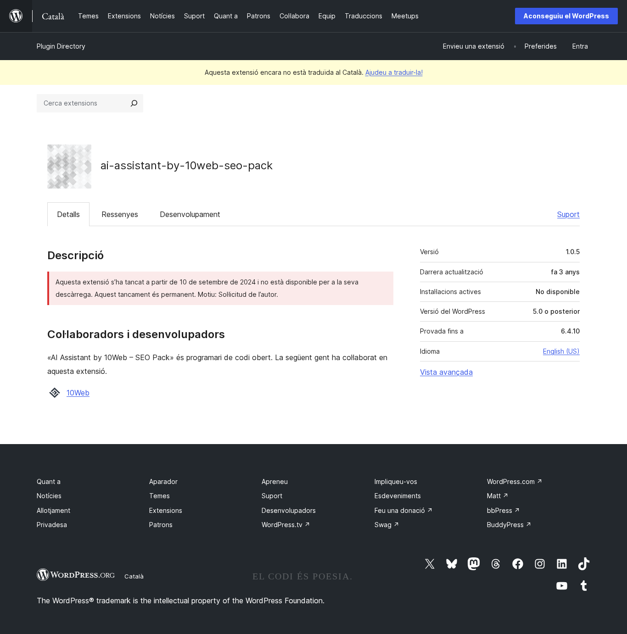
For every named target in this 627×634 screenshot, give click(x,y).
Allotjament (53, 510)
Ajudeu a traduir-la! (394, 72)
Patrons (161, 524)
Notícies (49, 496)
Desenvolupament (190, 214)
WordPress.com (515, 481)
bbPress (503, 510)
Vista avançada (446, 372)
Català (134, 576)
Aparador (163, 481)
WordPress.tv (286, 524)
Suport (568, 214)
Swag (387, 524)
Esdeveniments (398, 496)
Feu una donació (404, 510)
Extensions (165, 510)
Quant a (49, 481)
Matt (498, 496)
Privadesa (52, 524)
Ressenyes (119, 214)
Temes (159, 496)
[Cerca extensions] (134, 103)
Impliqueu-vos (396, 481)
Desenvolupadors (289, 510)
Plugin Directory (61, 46)
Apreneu (275, 481)
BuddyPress (509, 524)
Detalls (68, 214)
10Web (78, 392)
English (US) (561, 351)
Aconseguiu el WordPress (566, 16)
